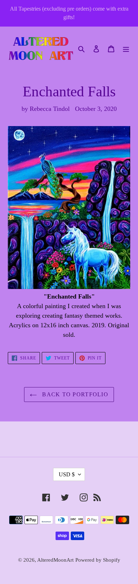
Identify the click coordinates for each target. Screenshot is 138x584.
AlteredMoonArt (55, 560)
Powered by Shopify (97, 560)
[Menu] (126, 48)
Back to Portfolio (74, 394)
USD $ (67, 474)
